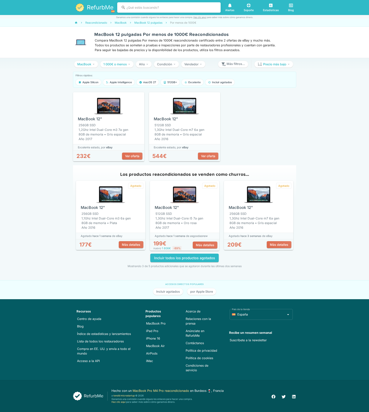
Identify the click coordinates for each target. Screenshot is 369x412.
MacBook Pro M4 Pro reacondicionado (161, 391)
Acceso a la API (88, 361)
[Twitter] (283, 396)
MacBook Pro (156, 323)
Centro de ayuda (89, 319)
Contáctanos (195, 343)
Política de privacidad (201, 350)
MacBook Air (155, 346)
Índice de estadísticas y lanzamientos (104, 334)
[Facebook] (273, 396)
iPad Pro (152, 331)
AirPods (151, 353)
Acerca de (193, 311)
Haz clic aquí (199, 17)
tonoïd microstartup (124, 395)
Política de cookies (199, 358)
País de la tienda (241, 309)
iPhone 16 (153, 338)
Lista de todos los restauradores (100, 341)
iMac (149, 361)
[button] (86, 64)
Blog (80, 326)
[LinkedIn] (294, 396)
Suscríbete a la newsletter (248, 340)
